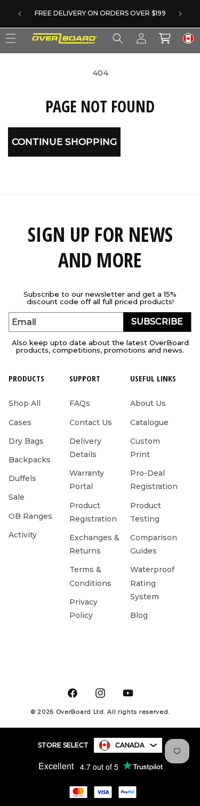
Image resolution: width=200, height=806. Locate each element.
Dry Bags (26, 441)
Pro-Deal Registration (154, 479)
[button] (118, 38)
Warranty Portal (86, 479)
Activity (23, 535)
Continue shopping (64, 141)
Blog (139, 615)
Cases (20, 422)
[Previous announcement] (19, 14)
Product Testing (145, 512)
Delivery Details (85, 447)
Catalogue (149, 422)
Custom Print (145, 447)
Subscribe (157, 321)
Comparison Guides (153, 544)
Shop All (25, 403)
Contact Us (90, 422)
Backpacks (30, 460)
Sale (17, 497)
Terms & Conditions (90, 576)
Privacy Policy (83, 608)
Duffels (22, 478)
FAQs (79, 403)
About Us (148, 403)
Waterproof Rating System (152, 583)
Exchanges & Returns (94, 544)
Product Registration (93, 512)
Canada (130, 745)
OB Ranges (30, 516)
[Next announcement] (180, 14)
